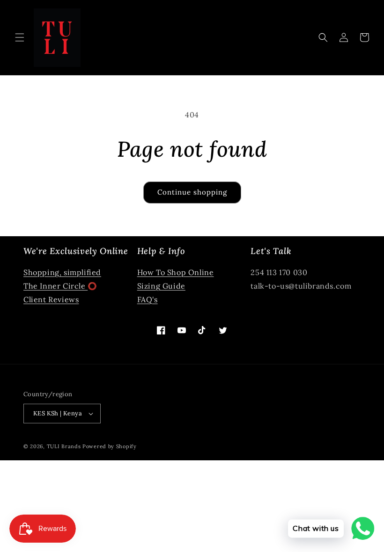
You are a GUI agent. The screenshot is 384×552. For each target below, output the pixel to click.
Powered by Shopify (109, 446)
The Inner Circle (55, 286)
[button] (19, 37)
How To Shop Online (175, 272)
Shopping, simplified (62, 272)
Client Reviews (51, 299)
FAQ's (147, 299)
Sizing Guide (161, 286)
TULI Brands (64, 446)
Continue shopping (192, 192)
